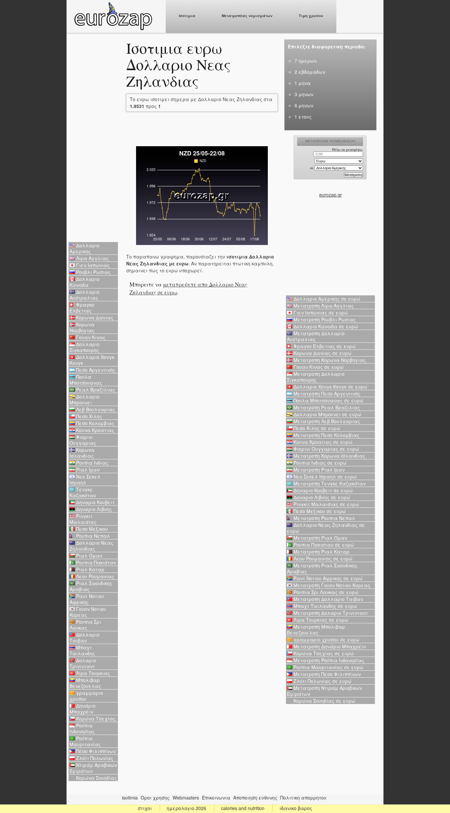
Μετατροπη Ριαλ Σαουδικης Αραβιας (322, 568)
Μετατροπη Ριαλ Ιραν (318, 469)
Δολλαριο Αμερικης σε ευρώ (326, 298)
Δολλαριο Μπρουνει (84, 399)
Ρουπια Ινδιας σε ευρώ (319, 462)
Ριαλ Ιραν (87, 469)
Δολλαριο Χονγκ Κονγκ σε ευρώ (329, 386)
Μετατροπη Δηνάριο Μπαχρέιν (329, 646)
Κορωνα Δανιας (94, 317)
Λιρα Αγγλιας (92, 258)
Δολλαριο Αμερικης (84, 248)
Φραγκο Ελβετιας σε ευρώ (324, 346)
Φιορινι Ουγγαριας (83, 440)
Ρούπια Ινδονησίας (82, 728)
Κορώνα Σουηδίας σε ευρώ (323, 700)
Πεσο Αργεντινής (95, 369)
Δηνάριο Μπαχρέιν (83, 708)
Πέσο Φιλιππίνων (95, 751)
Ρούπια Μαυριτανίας (85, 741)
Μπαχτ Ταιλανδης (82, 650)
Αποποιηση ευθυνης (255, 797)
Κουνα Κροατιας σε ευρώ (322, 442)
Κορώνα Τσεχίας (95, 718)
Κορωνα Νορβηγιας (82, 327)
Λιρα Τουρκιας (92, 673)
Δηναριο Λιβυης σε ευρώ (321, 497)
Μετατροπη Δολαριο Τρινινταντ (330, 613)
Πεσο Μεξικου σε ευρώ (319, 511)
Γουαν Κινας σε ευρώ (318, 367)
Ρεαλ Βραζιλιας (95, 389)
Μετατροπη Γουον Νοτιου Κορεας (331, 585)
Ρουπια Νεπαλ (92, 535)
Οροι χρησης (155, 797)
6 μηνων (304, 105)
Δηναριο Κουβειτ (95, 502)
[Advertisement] (93, 138)
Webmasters (186, 797)
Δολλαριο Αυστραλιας (84, 294)
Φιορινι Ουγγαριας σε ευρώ (325, 449)
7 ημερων (306, 60)
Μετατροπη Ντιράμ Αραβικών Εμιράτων (324, 691)
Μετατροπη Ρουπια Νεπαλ (323, 518)
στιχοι (145, 808)
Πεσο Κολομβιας (94, 423)
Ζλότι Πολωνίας (94, 758)
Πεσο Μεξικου (91, 529)
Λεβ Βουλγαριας (95, 409)
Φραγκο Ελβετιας (82, 307)
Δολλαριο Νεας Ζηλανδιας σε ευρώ (326, 528)
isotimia (130, 797)
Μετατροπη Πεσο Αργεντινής (326, 393)
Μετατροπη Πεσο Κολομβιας (325, 435)
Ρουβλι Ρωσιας (93, 272)
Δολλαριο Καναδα (84, 282)
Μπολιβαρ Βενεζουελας (85, 683)
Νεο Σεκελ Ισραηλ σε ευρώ (324, 476)
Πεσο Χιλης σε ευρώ (316, 428)
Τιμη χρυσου (311, 15)
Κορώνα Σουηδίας (96, 777)
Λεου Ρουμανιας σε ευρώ (322, 558)
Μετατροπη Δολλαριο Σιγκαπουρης (316, 376)
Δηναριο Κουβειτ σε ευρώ (322, 490)
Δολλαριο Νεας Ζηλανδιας (91, 545)
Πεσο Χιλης (88, 416)
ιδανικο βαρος (295, 808)
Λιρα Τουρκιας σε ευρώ (320, 619)
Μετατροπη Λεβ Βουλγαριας (326, 421)
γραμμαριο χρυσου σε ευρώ (325, 639)
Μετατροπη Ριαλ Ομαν (319, 537)
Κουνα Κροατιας (94, 430)
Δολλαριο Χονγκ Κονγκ (92, 360)
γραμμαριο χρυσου (86, 696)
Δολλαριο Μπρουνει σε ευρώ (326, 414)
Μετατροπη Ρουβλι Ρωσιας (324, 319)
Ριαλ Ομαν (88, 555)
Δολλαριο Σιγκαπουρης (84, 347)
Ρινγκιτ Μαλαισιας (83, 519)
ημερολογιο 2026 (186, 808)
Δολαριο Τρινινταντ (83, 663)
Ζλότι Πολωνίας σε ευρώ (322, 681)
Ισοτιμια (187, 15)
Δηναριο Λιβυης (93, 509)
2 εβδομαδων (310, 71)
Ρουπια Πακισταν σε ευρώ (323, 544)
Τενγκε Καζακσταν (83, 492)
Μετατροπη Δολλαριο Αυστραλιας (316, 336)
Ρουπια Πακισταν (95, 562)
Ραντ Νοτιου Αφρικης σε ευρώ (327, 578)
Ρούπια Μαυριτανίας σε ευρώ (327, 667)
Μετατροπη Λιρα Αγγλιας (323, 305)
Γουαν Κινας (90, 337)
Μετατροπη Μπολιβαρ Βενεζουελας (316, 629)
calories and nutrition (243, 808)
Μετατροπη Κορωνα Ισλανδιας (328, 455)
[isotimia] (113, 28)
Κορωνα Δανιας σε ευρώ (322, 353)
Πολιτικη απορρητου (303, 797)
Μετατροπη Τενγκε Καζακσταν (329, 483)
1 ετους (303, 116)
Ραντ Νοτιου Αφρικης (87, 599)
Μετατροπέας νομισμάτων (247, 15)
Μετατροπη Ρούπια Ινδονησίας (328, 660)
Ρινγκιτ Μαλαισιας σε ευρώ (325, 504)
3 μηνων (304, 94)
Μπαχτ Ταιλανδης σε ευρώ (324, 606)
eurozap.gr (330, 194)
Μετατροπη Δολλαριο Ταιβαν (327, 599)
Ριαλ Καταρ (89, 569)
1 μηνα (303, 83)
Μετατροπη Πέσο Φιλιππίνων (326, 674)
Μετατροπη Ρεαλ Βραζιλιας (326, 407)
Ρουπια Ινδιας (91, 462)
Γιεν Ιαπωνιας (92, 265)
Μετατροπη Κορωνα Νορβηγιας (329, 360)
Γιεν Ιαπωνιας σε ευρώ (320, 312)
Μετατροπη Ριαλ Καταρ (321, 551)
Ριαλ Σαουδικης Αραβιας (91, 586)
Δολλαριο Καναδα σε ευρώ (325, 326)
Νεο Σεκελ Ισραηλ (85, 479)
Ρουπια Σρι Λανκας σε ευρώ (325, 592)
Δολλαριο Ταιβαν (84, 637)
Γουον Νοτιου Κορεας (88, 612)
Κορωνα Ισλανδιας (82, 453)
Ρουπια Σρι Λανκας (85, 624)
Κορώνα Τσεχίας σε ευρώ (323, 653)
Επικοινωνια (216, 797)
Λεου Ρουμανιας (94, 576)
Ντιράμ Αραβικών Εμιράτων (93, 768)
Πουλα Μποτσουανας (86, 379)
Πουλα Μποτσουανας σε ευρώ (327, 400)
